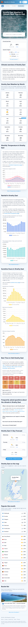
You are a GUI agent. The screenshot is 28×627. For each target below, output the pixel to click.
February (9, 366)
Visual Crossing (4, 622)
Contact (6, 619)
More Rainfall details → (14, 264)
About (2, 619)
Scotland (14, 6)
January (4, 366)
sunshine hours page (15, 282)
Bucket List (11, 619)
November (5, 368)
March (13, 366)
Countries (8, 6)
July (3, 365)
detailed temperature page (15, 165)
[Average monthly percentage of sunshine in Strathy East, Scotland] (14, 341)
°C (23, 2)
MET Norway (14, 622)
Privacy (18, 619)
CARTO (25, 499)
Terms (15, 619)
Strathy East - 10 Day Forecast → (14, 458)
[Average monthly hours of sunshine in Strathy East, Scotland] (14, 297)
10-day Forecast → (14, 59)
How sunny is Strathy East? (9, 425)
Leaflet (14, 499)
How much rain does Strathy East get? (12, 421)
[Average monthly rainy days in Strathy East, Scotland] (14, 252)
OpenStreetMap (20, 499)
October (20, 366)
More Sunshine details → (14, 353)
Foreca (5, 621)
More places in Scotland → (14, 501)
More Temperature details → (14, 191)
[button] (3, 471)
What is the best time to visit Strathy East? (14, 406)
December (12, 368)
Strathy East (21, 6)
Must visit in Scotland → (14, 612)
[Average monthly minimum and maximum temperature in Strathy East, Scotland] (14, 179)
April (16, 366)
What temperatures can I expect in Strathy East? (14, 417)
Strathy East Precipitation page (11, 213)
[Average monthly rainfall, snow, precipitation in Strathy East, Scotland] (14, 227)
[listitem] (5, 378)
